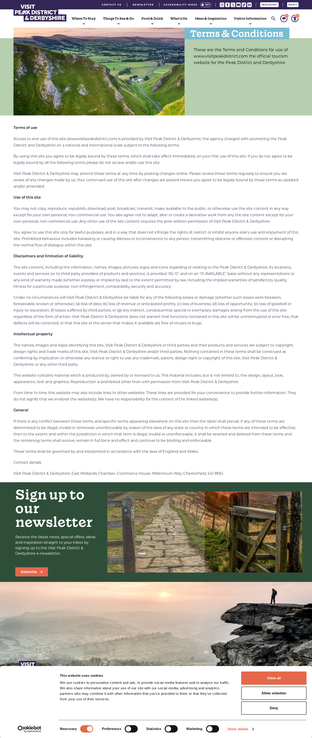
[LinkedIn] (249, 5)
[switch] (131, 729)
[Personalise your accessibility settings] (295, 18)
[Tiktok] (244, 5)
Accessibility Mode (181, 4)
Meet (292, 4)
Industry (269, 4)
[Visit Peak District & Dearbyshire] (39, 12)
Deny (274, 708)
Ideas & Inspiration (211, 18)
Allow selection (274, 693)
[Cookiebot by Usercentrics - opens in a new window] (30, 729)
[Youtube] (238, 5)
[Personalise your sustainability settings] (284, 18)
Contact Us (112, 4)
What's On (179, 18)
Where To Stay (84, 18)
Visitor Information (250, 18)
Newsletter (143, 4)
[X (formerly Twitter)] (233, 5)
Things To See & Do (118, 18)
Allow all (274, 678)
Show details (237, 729)
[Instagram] (222, 5)
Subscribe (29, 572)
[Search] (273, 18)
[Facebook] (227, 5)
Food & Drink (152, 18)
